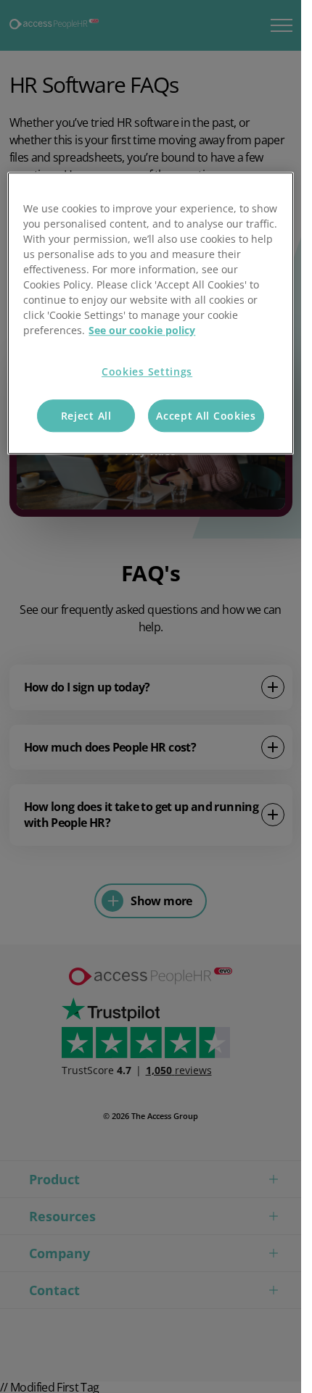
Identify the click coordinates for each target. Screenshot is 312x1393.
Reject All (86, 416)
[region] (150, 313)
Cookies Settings (147, 372)
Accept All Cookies (206, 416)
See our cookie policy (142, 331)
